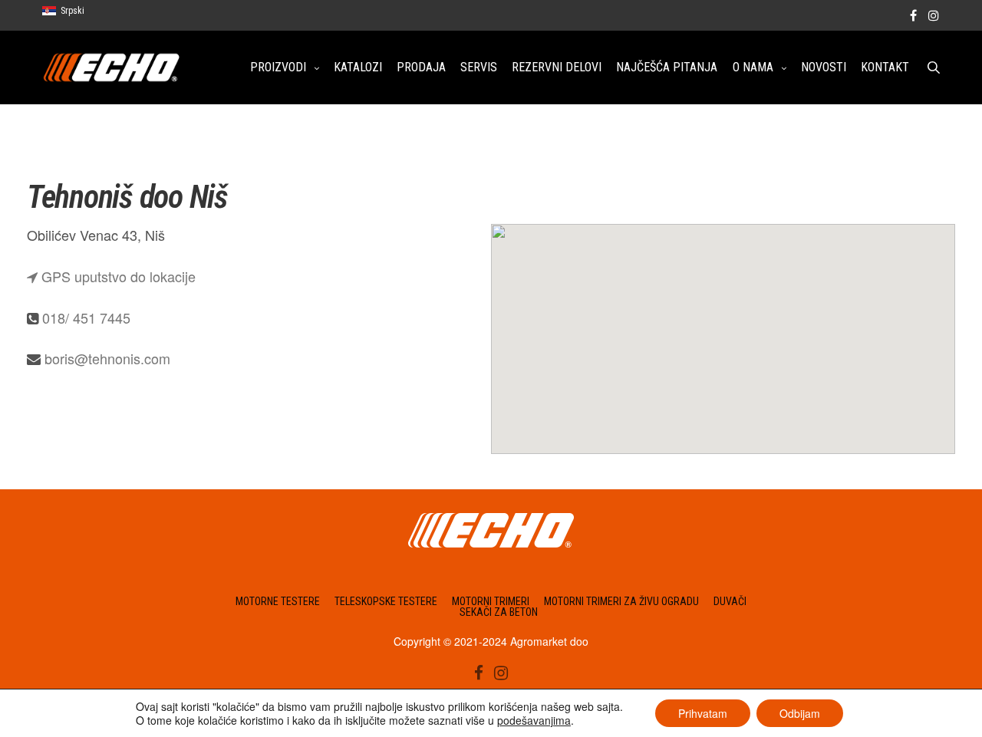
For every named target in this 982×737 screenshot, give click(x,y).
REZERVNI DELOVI (556, 67)
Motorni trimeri (490, 601)
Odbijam (799, 713)
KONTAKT (885, 67)
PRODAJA (421, 67)
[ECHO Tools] (112, 67)
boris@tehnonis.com (107, 358)
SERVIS (478, 67)
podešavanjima (534, 720)
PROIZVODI (278, 67)
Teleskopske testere (385, 601)
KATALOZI (358, 67)
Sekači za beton (499, 612)
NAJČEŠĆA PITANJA (666, 67)
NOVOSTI (823, 67)
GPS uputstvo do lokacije (117, 276)
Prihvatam (702, 713)
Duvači (729, 601)
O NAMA (753, 67)
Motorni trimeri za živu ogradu (621, 601)
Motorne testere (278, 601)
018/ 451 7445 (86, 317)
